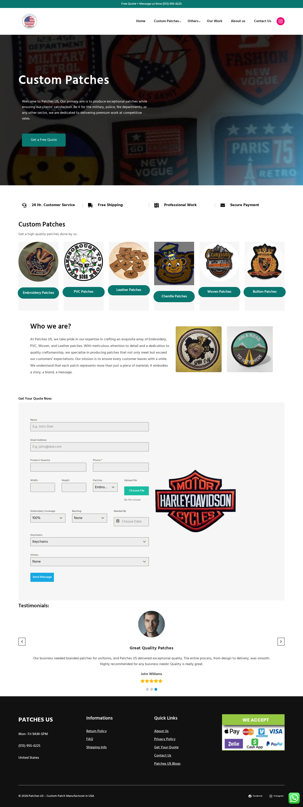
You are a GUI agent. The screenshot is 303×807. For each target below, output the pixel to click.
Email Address (38, 440)
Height (66, 480)
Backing (76, 511)
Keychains (36, 535)
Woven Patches (219, 292)
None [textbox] (78, 518)
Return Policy (96, 731)
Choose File (136, 490)
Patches (97, 480)
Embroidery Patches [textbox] (102, 487)
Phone (97, 460)
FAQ (89, 739)
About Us (161, 731)
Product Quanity (40, 460)
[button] (147, 689)
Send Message (42, 577)
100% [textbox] (36, 518)
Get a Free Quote (44, 140)
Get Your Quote (166, 747)
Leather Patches (128, 290)
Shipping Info (96, 747)
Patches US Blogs (167, 764)
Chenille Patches (174, 296)
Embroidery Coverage (42, 511)
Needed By (120, 511)
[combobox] (105, 487)
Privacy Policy (164, 739)
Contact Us (162, 756)
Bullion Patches (265, 292)
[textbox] (85, 542)
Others (34, 555)
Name (33, 420)
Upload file (130, 480)
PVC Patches (83, 292)
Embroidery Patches (38, 293)
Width (34, 480)
